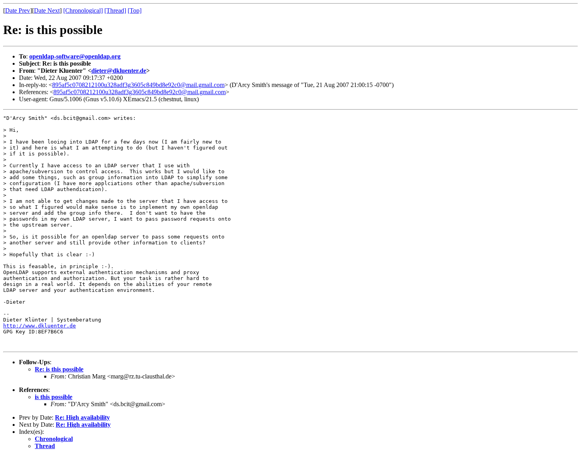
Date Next (47, 10)
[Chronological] (83, 10)
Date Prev (17, 10)
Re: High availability (82, 417)
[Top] (134, 10)
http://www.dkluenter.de (39, 326)
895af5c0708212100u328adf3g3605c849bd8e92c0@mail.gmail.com (138, 84)
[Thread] (115, 10)
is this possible (53, 397)
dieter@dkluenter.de (118, 70)
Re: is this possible (59, 369)
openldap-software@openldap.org (75, 56)
